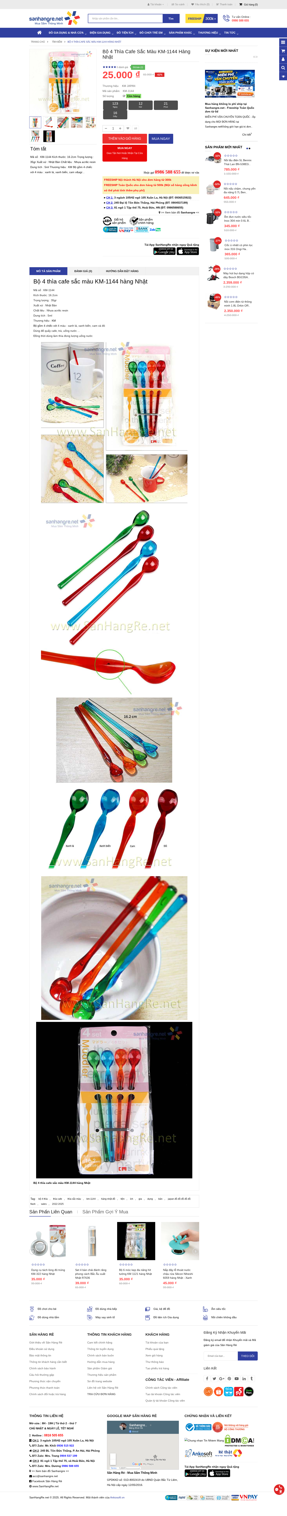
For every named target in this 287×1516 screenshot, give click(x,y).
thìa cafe (57, 1199)
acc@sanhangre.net (45, 1476)
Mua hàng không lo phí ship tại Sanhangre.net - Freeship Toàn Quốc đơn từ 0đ (229, 107)
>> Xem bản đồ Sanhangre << (50, 1471)
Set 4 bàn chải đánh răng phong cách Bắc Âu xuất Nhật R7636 (90, 1273)
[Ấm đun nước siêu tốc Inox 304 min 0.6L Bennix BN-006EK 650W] (213, 216)
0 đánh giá (122, 67)
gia (140, 1199)
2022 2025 (58, 1204)
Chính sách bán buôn (100, 1355)
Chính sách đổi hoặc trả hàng (47, 1394)
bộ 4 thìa (43, 1199)
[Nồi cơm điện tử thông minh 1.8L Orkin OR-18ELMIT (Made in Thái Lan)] (213, 301)
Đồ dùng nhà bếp (106, 1308)
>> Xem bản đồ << (180, 212)
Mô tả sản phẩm (48, 271)
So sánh (179, 4)
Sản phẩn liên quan (50, 1211)
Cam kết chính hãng (99, 1342)
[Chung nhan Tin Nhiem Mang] (204, 1440)
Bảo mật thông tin (40, 1355)
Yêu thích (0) (202, 4)
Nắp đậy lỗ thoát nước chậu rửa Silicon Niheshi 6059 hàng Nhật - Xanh (178, 1273)
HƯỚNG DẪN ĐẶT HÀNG (122, 271)
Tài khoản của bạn (156, 1342)
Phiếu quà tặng (154, 1349)
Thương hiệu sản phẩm (101, 1374)
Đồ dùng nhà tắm (48, 1317)
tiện (123, 1199)
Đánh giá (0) (83, 271)
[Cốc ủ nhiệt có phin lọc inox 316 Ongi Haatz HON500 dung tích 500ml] (214, 244)
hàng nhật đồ (108, 1199)
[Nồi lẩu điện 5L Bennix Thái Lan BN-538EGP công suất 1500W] (213, 159)
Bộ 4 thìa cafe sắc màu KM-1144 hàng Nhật (94, 41)
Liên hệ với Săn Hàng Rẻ (102, 1387)
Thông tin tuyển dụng (100, 1349)
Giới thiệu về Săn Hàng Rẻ (45, 1342)
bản (160, 1199)
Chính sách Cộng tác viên (161, 1387)
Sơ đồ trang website (99, 1381)
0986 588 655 (240, 20)
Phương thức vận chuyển (45, 1381)
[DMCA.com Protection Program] (239, 1440)
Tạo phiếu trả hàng (157, 1368)
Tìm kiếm (57, 41)
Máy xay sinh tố (105, 1317)
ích (131, 1199)
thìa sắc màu (74, 1199)
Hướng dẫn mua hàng (101, 1361)
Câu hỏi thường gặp (41, 1374)
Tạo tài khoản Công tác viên (162, 1394)
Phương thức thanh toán (44, 1387)
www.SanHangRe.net (45, 1486)
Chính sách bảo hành (42, 1368)
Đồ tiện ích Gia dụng (166, 1317)
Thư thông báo (154, 1361)
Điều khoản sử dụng (41, 1349)
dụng (150, 1199)
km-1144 (91, 1199)
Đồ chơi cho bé (47, 1308)
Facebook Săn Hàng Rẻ (47, 1481)
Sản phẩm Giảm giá (99, 1368)
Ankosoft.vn (117, 1497)
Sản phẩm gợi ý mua (105, 1211)
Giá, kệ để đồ (161, 1308)
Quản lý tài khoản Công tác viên (165, 1400)
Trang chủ (38, 41)
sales (44, 1204)
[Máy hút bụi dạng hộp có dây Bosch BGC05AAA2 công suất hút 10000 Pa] (213, 272)
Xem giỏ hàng (154, 1355)
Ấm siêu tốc (218, 1308)
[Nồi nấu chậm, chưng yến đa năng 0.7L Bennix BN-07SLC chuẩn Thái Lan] (213, 187)
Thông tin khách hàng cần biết (48, 1361)
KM (54, 320)
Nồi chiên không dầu (224, 1317)
